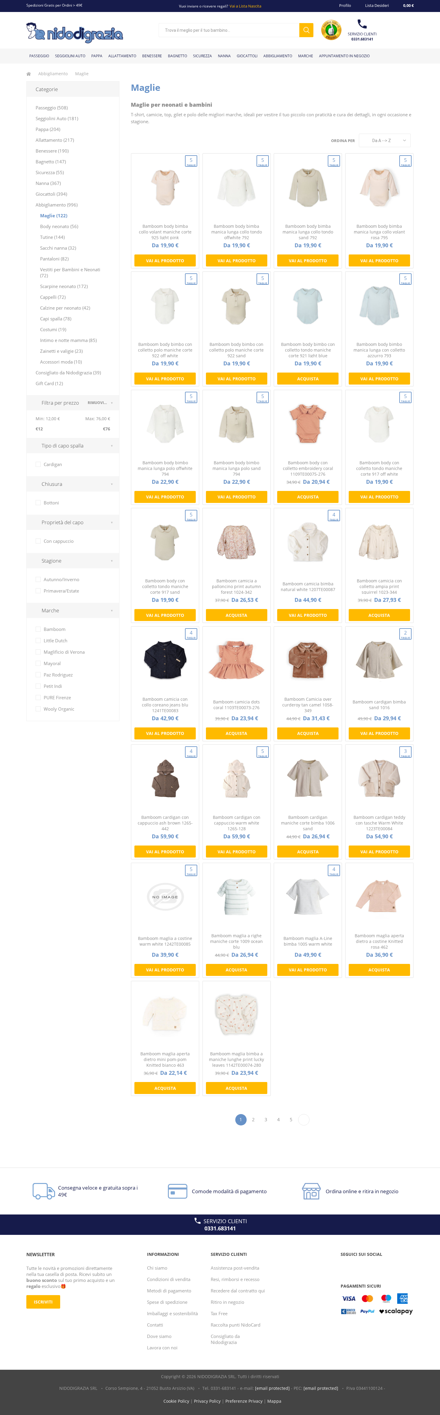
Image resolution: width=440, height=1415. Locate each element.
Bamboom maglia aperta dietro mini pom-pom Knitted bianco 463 (165, 1059)
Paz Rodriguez (58, 675)
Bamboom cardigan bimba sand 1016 (379, 704)
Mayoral (52, 663)
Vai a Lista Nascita (245, 6)
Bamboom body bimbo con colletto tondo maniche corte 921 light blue (308, 349)
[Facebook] (346, 1266)
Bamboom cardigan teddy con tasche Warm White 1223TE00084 (379, 822)
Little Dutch (55, 641)
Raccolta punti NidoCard (235, 1325)
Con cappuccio (59, 541)
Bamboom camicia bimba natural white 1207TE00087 (308, 586)
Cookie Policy (176, 1401)
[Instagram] (369, 1266)
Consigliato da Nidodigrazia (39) (68, 373)
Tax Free (219, 1313)
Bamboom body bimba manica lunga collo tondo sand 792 (308, 231)
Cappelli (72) (53, 297)
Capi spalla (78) (55, 319)
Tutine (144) (52, 237)
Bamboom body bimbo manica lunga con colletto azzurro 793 (379, 349)
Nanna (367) (48, 183)
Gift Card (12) (49, 383)
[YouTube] (357, 1266)
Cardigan (53, 464)
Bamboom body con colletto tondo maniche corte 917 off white (379, 468)
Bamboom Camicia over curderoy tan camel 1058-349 (307, 704)
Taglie (191, 162)
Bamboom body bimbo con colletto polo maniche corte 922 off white (165, 349)
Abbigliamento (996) (57, 205)
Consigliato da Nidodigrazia (225, 1339)
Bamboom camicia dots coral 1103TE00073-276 (236, 704)
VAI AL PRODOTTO (165, 260)
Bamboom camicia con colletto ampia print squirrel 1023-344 (379, 586)
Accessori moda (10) (61, 362)
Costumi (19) (53, 329)
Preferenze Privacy (244, 1401)
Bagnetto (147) (51, 162)
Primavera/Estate (61, 591)
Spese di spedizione (167, 1302)
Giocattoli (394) (51, 194)
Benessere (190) (52, 151)
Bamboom (55, 629)
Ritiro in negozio (227, 1302)
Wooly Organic (59, 709)
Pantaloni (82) (54, 259)
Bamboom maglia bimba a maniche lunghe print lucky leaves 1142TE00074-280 (236, 1059)
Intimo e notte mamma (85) (68, 340)
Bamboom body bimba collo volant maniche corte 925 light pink (165, 231)
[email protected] (272, 1388)
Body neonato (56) (59, 226)
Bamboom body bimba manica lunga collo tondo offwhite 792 (236, 231)
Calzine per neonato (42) (65, 308)
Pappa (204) (48, 129)
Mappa (274, 1401)
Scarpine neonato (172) (64, 286)
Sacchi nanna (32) (58, 248)
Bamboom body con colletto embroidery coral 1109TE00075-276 (308, 468)
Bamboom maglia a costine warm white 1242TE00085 (165, 941)
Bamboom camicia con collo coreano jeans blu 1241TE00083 (165, 704)
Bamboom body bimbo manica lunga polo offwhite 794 (165, 468)
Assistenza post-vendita (235, 1268)
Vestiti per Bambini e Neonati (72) (70, 272)
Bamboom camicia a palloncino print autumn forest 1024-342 (236, 586)
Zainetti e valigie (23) (61, 351)
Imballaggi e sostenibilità (172, 1313)
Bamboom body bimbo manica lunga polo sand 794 (237, 468)
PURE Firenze (57, 697)
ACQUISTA (308, 379)
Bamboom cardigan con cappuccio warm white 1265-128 (236, 822)
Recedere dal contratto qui (238, 1291)
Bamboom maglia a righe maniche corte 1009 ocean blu (236, 941)
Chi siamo (157, 1268)
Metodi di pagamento (169, 1291)
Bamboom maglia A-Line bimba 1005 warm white (307, 941)
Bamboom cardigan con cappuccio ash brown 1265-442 (165, 822)
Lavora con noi (162, 1348)
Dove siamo (159, 1336)
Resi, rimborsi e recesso (235, 1279)
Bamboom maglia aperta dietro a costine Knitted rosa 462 (379, 941)
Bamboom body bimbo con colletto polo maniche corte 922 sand (236, 349)
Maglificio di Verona (64, 652)
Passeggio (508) (52, 108)
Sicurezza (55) (50, 172)
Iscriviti (43, 1302)
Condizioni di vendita (168, 1279)
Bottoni (51, 503)
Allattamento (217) (55, 140)
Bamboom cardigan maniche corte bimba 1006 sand (308, 822)
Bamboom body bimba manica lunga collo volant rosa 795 (379, 231)
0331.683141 (362, 39)
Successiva (303, 1119)
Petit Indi (53, 686)
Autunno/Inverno (61, 579)
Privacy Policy (207, 1401)
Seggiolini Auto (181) (57, 118)
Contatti (155, 1325)
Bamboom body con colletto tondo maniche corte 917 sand (165, 586)
